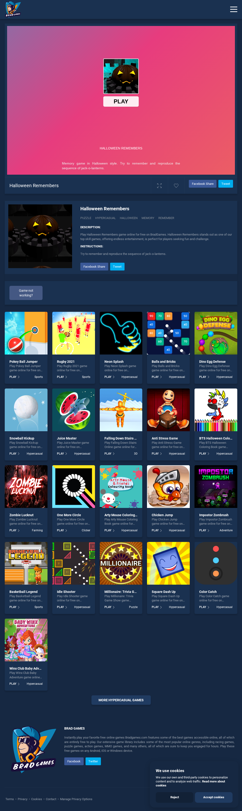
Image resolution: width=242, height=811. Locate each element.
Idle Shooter (66, 592)
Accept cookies (213, 797)
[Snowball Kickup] (26, 410)
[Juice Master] (73, 410)
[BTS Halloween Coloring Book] (215, 410)
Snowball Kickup (21, 438)
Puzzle (85, 218)
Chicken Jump (162, 515)
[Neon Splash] (121, 333)
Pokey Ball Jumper (23, 361)
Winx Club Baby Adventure (29, 668)
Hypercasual (105, 218)
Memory (148, 218)
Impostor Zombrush (214, 515)
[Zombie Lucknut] (26, 486)
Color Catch (208, 592)
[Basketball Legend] (26, 563)
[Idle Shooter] (73, 563)
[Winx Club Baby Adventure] (26, 640)
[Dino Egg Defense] (215, 333)
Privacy (22, 799)
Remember (166, 218)
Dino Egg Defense (212, 361)
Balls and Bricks (164, 361)
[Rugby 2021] (73, 333)
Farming (37, 530)
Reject (174, 797)
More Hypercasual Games (121, 700)
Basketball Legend (23, 592)
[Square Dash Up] (168, 563)
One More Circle (69, 515)
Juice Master (67, 438)
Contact (51, 799)
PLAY (12, 377)
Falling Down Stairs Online (124, 438)
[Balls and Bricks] (168, 333)
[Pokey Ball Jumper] (26, 333)
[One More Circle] (73, 486)
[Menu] (233, 9)
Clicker (86, 530)
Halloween (129, 218)
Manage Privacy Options (75, 799)
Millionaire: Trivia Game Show (127, 592)
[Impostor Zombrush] (215, 486)
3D (136, 453)
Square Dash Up (164, 592)
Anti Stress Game (165, 438)
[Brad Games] (10, 9)
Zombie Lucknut (21, 515)
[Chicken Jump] (168, 486)
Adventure (226, 530)
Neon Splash (114, 361)
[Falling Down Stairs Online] (121, 410)
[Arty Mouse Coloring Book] (121, 486)
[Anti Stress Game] (168, 410)
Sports (39, 377)
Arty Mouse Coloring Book (123, 515)
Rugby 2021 (66, 361)
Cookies (36, 799)
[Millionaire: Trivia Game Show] (121, 563)
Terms (10, 799)
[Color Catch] (215, 563)
